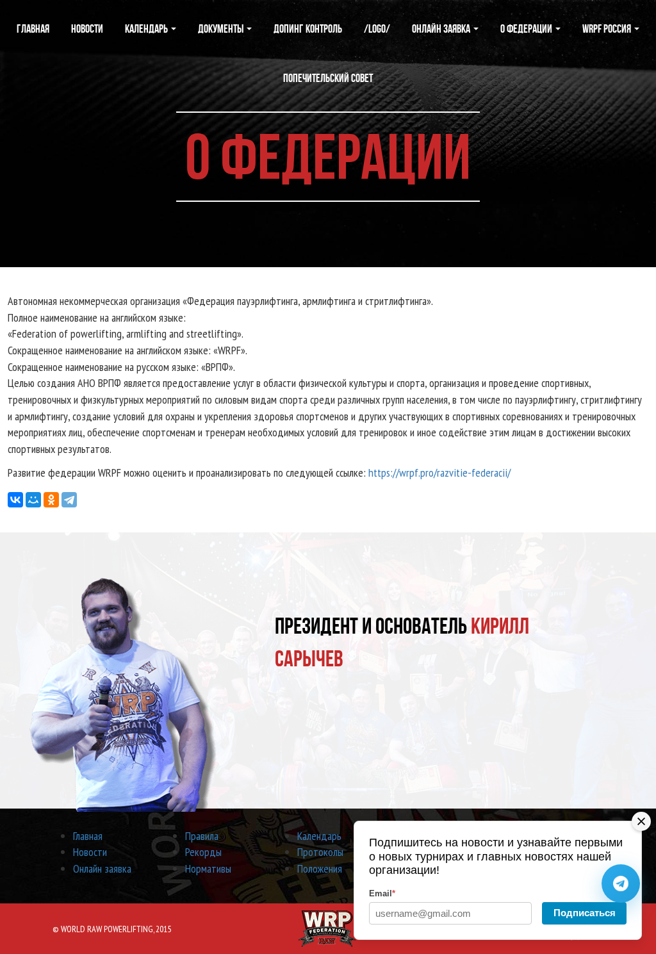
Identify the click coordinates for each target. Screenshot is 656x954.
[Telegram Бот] (621, 883)
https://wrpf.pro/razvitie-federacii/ (439, 472)
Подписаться (585, 912)
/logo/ (377, 28)
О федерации (527, 28)
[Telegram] (69, 499)
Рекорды (203, 851)
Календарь (147, 28)
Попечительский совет (328, 78)
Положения (319, 868)
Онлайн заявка (442, 28)
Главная (33, 28)
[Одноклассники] (51, 499)
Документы (221, 28)
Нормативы (208, 868)
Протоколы (320, 851)
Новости (87, 28)
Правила (201, 835)
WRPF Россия (607, 28)
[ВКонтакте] (15, 499)
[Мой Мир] (33, 499)
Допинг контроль (308, 28)
